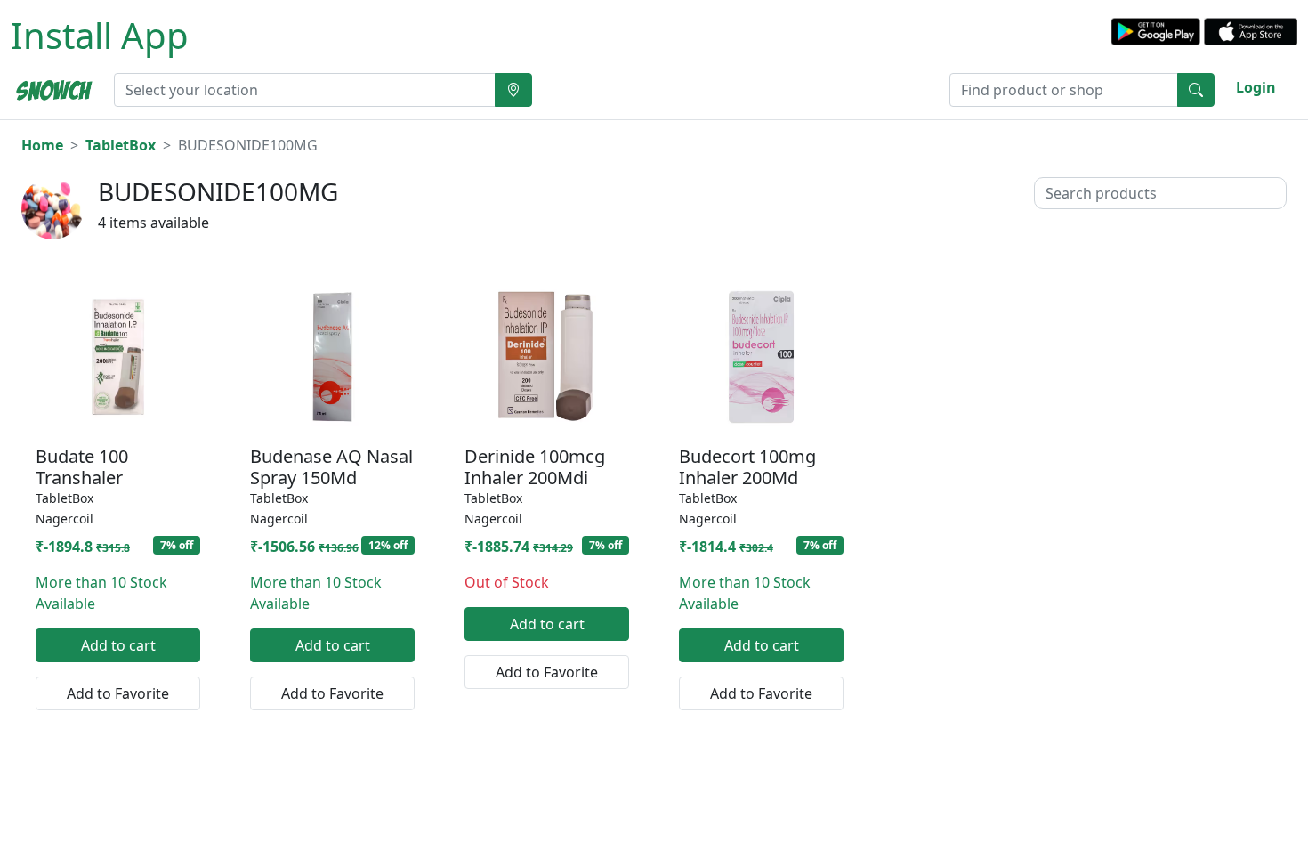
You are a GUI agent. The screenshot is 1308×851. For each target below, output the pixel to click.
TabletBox (120, 145)
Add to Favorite (118, 693)
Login (1256, 87)
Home (42, 145)
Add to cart (118, 645)
